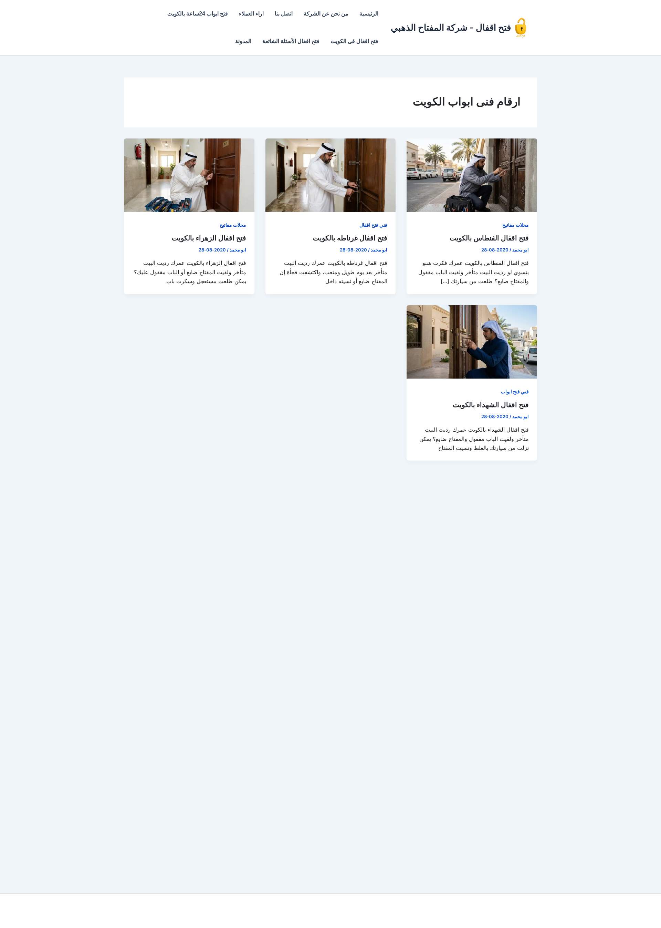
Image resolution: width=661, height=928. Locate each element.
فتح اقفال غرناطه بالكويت (350, 238)
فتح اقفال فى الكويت (354, 41)
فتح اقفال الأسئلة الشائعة (290, 41)
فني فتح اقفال (373, 225)
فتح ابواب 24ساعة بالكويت (197, 14)
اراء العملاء (251, 14)
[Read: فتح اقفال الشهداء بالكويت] (472, 341)
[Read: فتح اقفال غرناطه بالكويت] (330, 174)
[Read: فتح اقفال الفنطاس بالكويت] (472, 174)
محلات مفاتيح (515, 225)
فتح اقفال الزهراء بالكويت (209, 238)
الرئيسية (368, 14)
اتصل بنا (284, 14)
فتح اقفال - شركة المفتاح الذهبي (451, 27)
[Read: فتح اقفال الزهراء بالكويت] (189, 174)
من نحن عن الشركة (326, 14)
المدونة (243, 41)
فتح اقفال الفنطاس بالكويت (489, 238)
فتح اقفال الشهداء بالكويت (491, 405)
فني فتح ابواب (515, 391)
